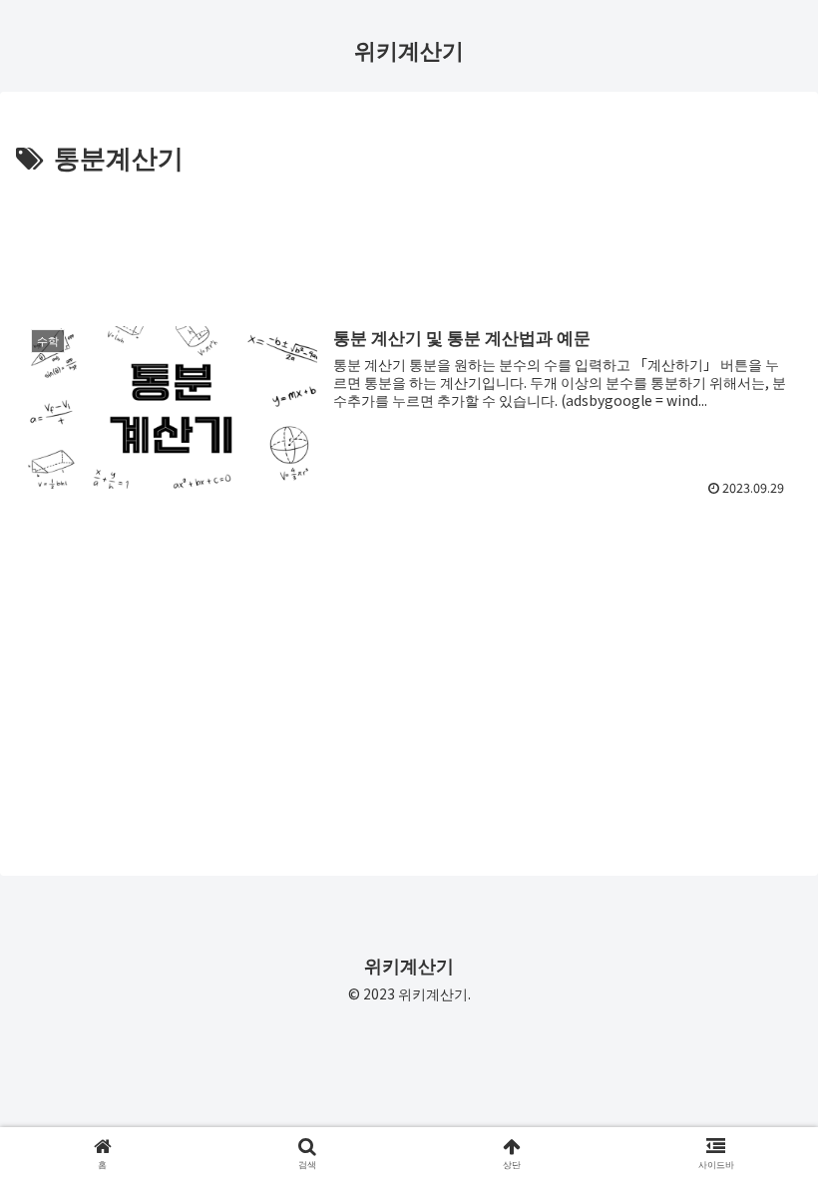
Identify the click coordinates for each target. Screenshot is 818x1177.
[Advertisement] (409, 233)
